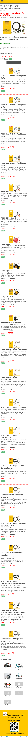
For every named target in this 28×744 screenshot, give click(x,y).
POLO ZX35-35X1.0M (8, 192)
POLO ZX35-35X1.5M (8, 218)
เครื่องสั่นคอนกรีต (18, 17)
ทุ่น (19, 696)
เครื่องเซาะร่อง (7, 678)
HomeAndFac (3, 5)
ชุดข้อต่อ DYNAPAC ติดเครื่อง (11, 323)
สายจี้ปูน (12, 17)
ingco (7, 19)
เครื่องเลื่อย (19, 678)
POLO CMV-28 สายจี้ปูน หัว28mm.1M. (14, 349)
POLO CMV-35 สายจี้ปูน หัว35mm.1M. (14, 407)
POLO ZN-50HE (6, 270)
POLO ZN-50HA (6, 244)
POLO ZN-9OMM (7, 296)
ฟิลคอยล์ (7, 696)
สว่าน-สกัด (19, 687)
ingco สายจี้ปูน (6, 17)
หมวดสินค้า (10, 5)
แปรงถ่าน (7, 705)
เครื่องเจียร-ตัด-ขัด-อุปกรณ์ (19, 669)
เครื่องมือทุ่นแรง (9, 6)
